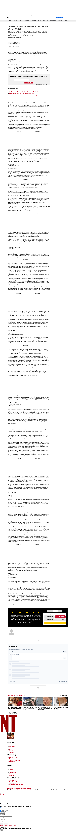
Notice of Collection (39, 84)
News (10, 20)
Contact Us (11, 771)
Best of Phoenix (53, 20)
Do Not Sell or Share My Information (15, 792)
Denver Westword (13, 781)
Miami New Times (13, 783)
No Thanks (2, 814)
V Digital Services (13, 786)
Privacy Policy (12, 763)
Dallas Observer (12, 780)
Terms (44, 84)
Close (1, 830)
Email (15, 78)
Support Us (59, 17)
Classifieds (11, 758)
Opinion (20, 20)
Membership (11, 775)
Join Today (2, 812)
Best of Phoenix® (4, 810)
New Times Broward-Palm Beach (16, 784)
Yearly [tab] (60, 610)
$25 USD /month (60, 616)
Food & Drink (26, 20)
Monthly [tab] (55, 610)
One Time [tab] (50, 610)
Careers (11, 769)
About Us (11, 768)
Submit (5, 824)
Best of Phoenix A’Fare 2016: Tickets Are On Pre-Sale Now (24, 91)
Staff (10, 773)
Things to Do (3, 807)
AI (22, 788)
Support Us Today (55, 623)
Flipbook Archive (12, 772)
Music (39, 20)
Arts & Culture (33, 20)
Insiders (2, 809)
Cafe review (24, 604)
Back (1, 824)
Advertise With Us (13, 757)
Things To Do (45, 20)
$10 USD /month (49, 616)
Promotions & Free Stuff (14, 760)
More (66, 20)
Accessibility (19, 788)
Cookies (15, 788)
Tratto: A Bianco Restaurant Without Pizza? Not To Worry (21, 93)
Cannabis (15, 20)
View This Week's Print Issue (13, 740)
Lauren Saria (12, 37)
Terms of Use (12, 761)
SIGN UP (29, 82)
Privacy (47, 84)
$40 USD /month (49, 619)
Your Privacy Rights (27, 788)
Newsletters (60, 20)
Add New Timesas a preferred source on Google (15, 43)
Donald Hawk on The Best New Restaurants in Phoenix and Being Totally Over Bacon (27, 95)
